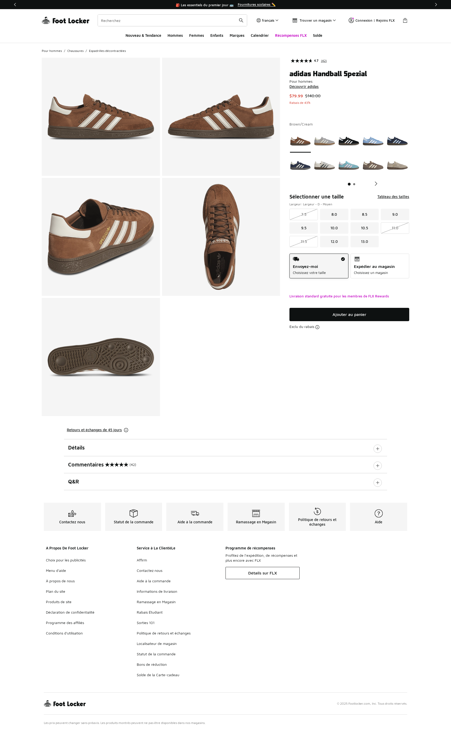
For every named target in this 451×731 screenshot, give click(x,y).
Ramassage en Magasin (156, 602)
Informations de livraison (157, 591)
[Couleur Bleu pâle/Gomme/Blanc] (373, 141)
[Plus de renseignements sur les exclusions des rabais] (317, 327)
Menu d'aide (56, 570)
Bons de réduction (152, 664)
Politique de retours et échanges (164, 633)
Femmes (196, 35)
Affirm (142, 560)
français (268, 20)
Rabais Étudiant (150, 612)
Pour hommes (52, 51)
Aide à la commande (154, 581)
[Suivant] (435, 4)
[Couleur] (397, 165)
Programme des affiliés (65, 622)
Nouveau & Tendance (143, 35)
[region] (225, 5)
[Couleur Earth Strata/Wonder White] (373, 165)
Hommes (175, 35)
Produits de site (59, 602)
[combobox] (172, 20)
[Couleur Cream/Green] (324, 165)
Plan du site (55, 591)
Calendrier (260, 35)
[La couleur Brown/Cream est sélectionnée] (300, 141)
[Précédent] (15, 4)
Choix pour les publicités (66, 560)
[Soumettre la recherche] (241, 20)
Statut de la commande (156, 654)
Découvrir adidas (304, 86)
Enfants (216, 35)
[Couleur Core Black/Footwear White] (348, 141)
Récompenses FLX (291, 35)
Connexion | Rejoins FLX (375, 20)
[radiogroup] (349, 266)
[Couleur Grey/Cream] (324, 141)
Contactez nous (149, 570)
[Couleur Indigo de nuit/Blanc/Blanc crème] (300, 165)
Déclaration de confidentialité (70, 612)
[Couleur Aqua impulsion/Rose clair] (348, 165)
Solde (317, 35)
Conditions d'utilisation (64, 633)
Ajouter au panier (349, 314)
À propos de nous (60, 581)
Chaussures (75, 51)
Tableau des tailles (393, 196)
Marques (237, 35)
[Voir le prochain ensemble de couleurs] (374, 183)
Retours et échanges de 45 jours (94, 430)
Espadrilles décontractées (107, 51)
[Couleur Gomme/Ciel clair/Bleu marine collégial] (397, 141)
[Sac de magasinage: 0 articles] (405, 20)
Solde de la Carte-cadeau (158, 675)
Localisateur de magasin (157, 643)
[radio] (318, 266)
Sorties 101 (146, 622)
